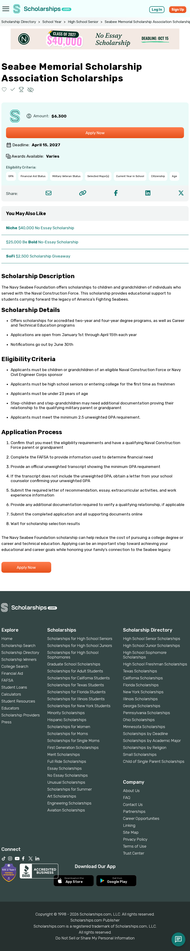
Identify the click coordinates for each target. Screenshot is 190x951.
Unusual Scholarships (66, 782)
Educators (10, 708)
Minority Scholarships (66, 712)
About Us (131, 790)
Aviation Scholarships (66, 810)
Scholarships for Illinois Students (76, 699)
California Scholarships (143, 678)
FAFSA (7, 680)
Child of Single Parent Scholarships (153, 761)
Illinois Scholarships (140, 699)
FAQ (126, 797)
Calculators (11, 694)
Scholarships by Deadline (145, 733)
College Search (14, 666)
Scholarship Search (18, 645)
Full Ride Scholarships (66, 761)
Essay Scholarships (64, 768)
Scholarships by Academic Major (152, 740)
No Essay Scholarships (67, 775)
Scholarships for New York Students (79, 705)
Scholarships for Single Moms (73, 740)
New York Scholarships (143, 692)
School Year (51, 22)
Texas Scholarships (140, 671)
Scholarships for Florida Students (76, 692)
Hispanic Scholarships (66, 719)
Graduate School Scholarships (73, 664)
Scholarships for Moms (67, 733)
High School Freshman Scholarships (155, 664)
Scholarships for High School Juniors (79, 645)
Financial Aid (12, 673)
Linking (129, 825)
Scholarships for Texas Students (75, 685)
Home (7, 638)
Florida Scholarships (141, 685)
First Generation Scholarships (73, 747)
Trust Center (133, 853)
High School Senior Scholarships (151, 638)
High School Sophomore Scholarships (145, 654)
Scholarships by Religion (144, 747)
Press (6, 722)
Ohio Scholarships (139, 719)
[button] (4, 89)
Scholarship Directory (18, 22)
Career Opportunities (141, 818)
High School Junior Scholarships (151, 645)
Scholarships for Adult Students (75, 671)
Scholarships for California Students (78, 678)
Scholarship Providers (20, 715)
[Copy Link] (82, 193)
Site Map (131, 832)
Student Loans (14, 687)
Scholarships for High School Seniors (79, 638)
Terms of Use (134, 846)
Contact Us (133, 804)
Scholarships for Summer (69, 789)
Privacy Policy (135, 839)
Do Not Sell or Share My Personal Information (95, 938)
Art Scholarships (61, 796)
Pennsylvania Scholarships (146, 712)
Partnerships (134, 811)
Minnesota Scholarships (144, 726)
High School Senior (83, 22)
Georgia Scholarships (141, 705)
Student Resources (18, 701)
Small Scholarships (140, 754)
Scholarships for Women (68, 726)
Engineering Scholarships (69, 803)
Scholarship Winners (19, 659)
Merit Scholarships (63, 754)
